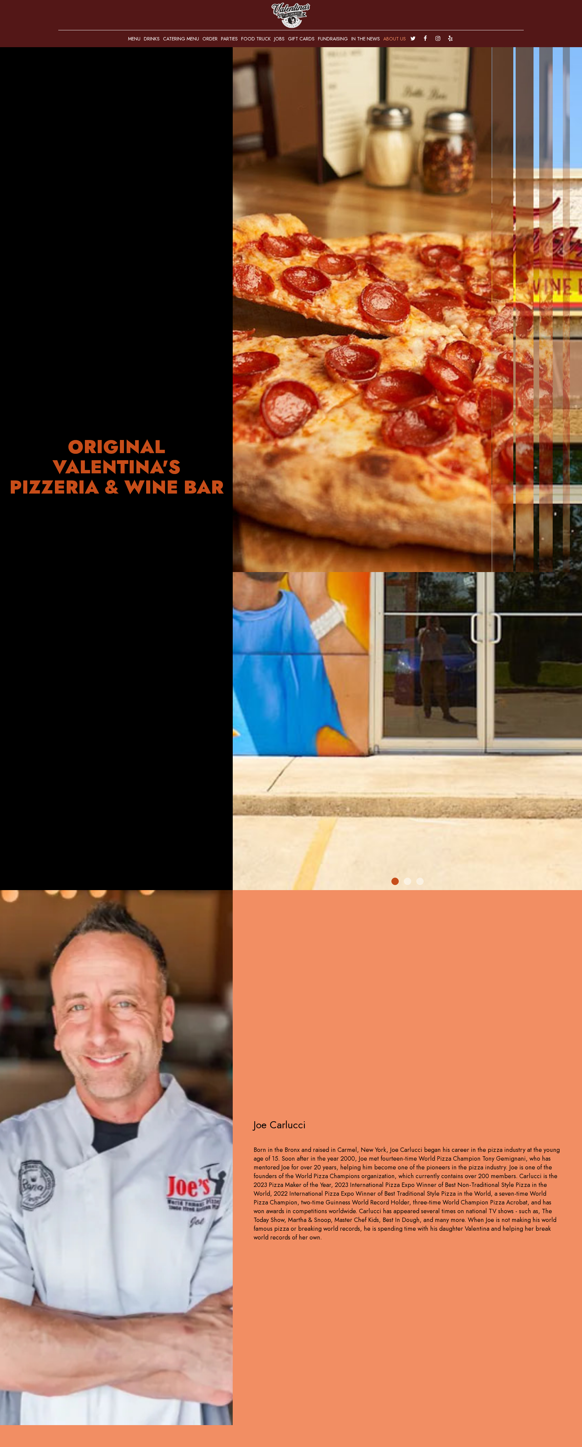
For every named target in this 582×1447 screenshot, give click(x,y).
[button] (577, 885)
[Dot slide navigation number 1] (395, 881)
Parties (229, 38)
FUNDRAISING (333, 38)
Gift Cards (301, 38)
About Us (394, 38)
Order (210, 38)
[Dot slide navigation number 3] (420, 881)
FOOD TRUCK (256, 38)
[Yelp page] (450, 38)
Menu (134, 38)
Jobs (279, 38)
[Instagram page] (437, 38)
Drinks (152, 38)
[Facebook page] (425, 38)
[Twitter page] (413, 38)
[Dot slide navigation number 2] (407, 881)
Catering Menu (181, 38)
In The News (365, 38)
